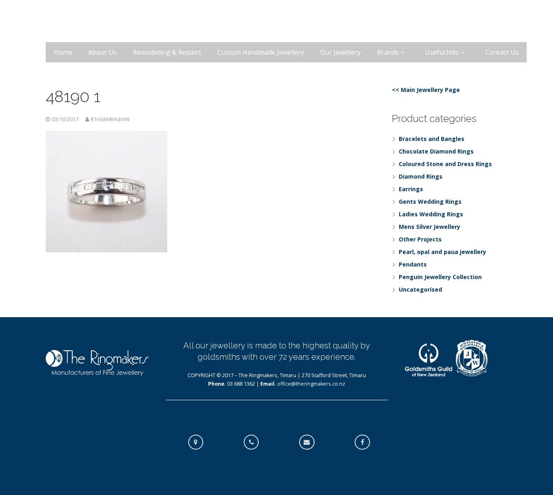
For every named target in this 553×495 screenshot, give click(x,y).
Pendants (413, 264)
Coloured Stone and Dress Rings (445, 164)
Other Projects (420, 239)
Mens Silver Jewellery (429, 226)
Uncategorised (420, 289)
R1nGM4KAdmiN (110, 119)
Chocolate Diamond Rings (436, 151)
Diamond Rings (420, 176)
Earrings (411, 189)
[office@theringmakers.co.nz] (311, 442)
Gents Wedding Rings (430, 201)
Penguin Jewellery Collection (440, 277)
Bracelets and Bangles (431, 139)
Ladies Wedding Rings (431, 214)
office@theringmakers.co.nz (311, 383)
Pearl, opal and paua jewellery (442, 252)
